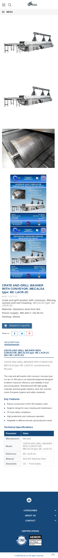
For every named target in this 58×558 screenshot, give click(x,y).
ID (3, 297)
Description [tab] (11, 342)
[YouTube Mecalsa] (29, 500)
